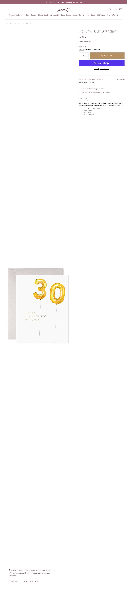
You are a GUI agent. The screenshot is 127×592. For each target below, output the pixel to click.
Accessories (54, 15)
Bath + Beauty (78, 15)
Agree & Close (31, 581)
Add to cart (107, 56)
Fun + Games (31, 15)
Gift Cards (101, 15)
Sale (108, 15)
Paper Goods (66, 15)
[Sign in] (115, 8)
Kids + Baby (90, 15)
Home (7, 23)
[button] (110, 8)
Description (83, 98)
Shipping (81, 50)
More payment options (101, 69)
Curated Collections (16, 15)
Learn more (15, 581)
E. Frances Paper (85, 42)
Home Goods (43, 15)
